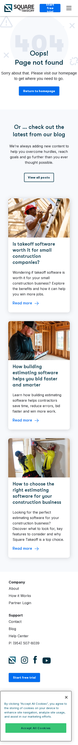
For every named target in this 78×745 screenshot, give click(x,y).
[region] (36, 716)
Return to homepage (39, 91)
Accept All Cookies (36, 728)
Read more (22, 303)
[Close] (66, 697)
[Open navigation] (70, 8)
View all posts (39, 177)
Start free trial (50, 8)
